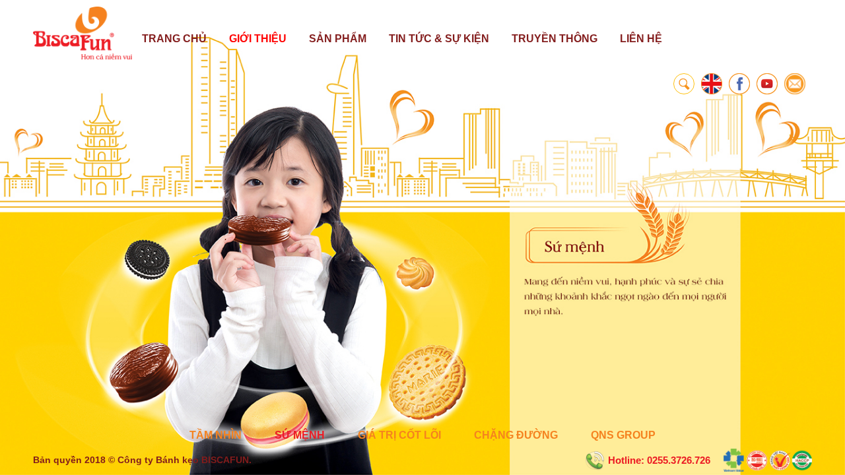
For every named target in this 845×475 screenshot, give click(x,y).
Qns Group (623, 435)
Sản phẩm (337, 38)
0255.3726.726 (678, 460)
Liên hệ (641, 38)
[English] (711, 83)
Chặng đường (516, 435)
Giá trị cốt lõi (399, 435)
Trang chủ (174, 38)
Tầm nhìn (215, 435)
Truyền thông (554, 38)
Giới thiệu (258, 38)
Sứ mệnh (300, 435)
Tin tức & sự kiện (439, 38)
